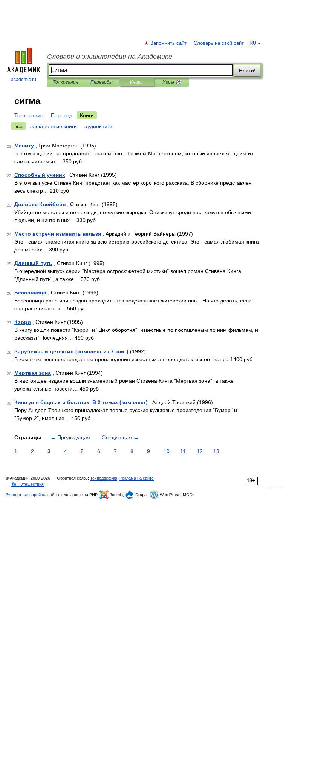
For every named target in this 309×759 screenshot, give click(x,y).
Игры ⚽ (171, 82)
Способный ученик (39, 175)
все (18, 126)
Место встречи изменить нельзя (57, 234)
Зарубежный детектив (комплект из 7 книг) (71, 351)
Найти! (247, 70)
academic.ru (23, 79)
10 (167, 451)
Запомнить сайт (169, 43)
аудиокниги (98, 126)
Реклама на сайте (136, 478)
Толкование (28, 115)
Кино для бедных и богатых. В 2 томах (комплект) (81, 402)
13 (216, 451)
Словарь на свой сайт (219, 43)
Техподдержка (103, 478)
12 (200, 451)
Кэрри (22, 322)
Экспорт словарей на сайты (32, 494)
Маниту (24, 146)
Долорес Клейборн (40, 204)
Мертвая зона (32, 373)
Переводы (101, 82)
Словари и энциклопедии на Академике (109, 56)
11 (183, 451)
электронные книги (53, 126)
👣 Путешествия (27, 484)
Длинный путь (33, 263)
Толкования (65, 82)
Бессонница (30, 293)
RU (252, 43)
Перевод (61, 115)
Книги (136, 82)
